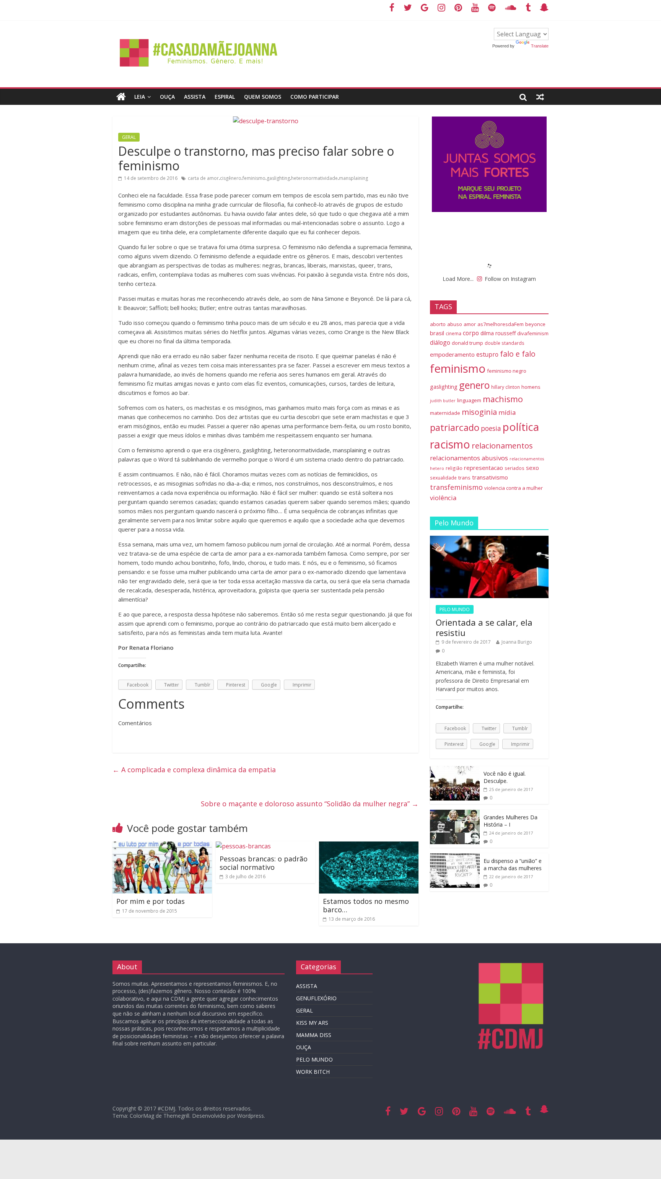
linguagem (469, 400)
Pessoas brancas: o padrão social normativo (264, 863)
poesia (491, 428)
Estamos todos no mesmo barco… (366, 905)
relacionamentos (502, 445)
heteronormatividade (314, 178)
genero (474, 384)
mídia (507, 412)
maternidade (445, 412)
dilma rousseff (498, 333)
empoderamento (452, 354)
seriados (514, 468)
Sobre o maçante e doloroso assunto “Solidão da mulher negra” (309, 803)
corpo (471, 333)
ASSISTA (194, 96)
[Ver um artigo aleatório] (540, 97)
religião (454, 468)
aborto (438, 324)
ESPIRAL (225, 96)
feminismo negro (506, 370)
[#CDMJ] (199, 32)
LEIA (139, 96)
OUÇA (167, 96)
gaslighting (278, 178)
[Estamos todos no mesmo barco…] (368, 846)
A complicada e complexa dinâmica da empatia (194, 769)
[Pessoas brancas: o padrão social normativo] (243, 846)
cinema (453, 333)
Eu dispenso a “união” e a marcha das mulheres (513, 864)
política (521, 426)
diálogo (440, 342)
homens (531, 386)
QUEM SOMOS (262, 96)
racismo (450, 444)
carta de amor (203, 178)
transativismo (490, 477)
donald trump (467, 342)
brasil (437, 333)
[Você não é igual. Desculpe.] (455, 770)
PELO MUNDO (455, 609)
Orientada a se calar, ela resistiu (484, 627)
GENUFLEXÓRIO (316, 998)
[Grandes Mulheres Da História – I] (455, 813)
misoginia (479, 412)
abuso (454, 324)
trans (464, 477)
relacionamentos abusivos (469, 457)
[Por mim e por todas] (162, 846)
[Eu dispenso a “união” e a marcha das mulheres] (455, 857)
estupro (487, 354)
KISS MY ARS (312, 1022)
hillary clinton (505, 387)
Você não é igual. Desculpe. (505, 777)
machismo (503, 398)
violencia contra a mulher (513, 487)
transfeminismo (456, 487)
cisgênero (230, 178)
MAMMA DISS (313, 1035)
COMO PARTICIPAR (314, 96)
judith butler (443, 400)
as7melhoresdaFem (500, 324)
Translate (540, 46)
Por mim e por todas (150, 901)
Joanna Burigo (516, 642)
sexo (532, 467)
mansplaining (353, 178)
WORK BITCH (313, 1071)
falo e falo (518, 354)
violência (443, 497)
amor (470, 324)
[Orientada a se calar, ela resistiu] (489, 539)
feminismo (254, 178)
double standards (504, 343)
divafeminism (533, 333)
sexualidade (443, 478)
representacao (483, 467)
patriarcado (454, 427)
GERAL (129, 137)
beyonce (535, 324)
